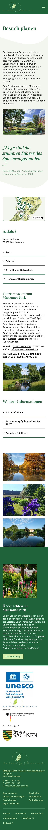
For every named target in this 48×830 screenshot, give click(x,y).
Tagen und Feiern (11, 803)
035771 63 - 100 (22, 346)
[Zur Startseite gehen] (18, 7)
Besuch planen (10, 793)
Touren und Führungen (13, 796)
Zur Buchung (12, 656)
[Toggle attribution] (42, 217)
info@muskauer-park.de (24, 349)
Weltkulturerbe (36, 800)
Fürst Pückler (35, 796)
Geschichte (34, 793)
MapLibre (36, 217)
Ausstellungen (10, 800)
